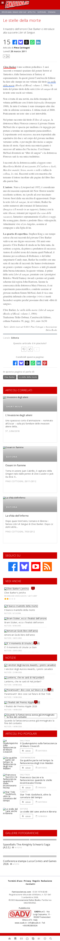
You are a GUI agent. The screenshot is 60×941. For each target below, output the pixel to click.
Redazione (46, 880)
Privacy (27, 880)
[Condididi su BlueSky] (20, 42)
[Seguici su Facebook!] (13, 566)
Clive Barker (9, 66)
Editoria (15, 337)
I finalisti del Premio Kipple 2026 (20, 706)
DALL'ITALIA (25, 740)
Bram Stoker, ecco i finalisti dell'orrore (24, 622)
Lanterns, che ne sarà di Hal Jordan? (22, 681)
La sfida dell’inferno (17, 515)
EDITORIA (11, 457)
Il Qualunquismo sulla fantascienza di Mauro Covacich (38, 745)
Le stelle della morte (28, 377)
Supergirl (41, 12)
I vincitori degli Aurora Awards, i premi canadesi (28, 669)
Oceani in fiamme (15, 465)
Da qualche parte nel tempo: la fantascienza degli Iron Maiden (36, 762)
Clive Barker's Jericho (15, 592)
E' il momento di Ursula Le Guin (20, 647)
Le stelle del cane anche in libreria (38, 811)
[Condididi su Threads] (26, 42)
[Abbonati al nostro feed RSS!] (47, 566)
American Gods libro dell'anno (19, 634)
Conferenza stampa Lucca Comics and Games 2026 (30, 862)
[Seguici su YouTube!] (36, 566)
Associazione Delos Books (28, 900)
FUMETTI (23, 792)
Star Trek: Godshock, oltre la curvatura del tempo (35, 796)
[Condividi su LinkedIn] (38, 42)
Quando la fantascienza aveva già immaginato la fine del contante (29, 722)
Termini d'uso (15, 880)
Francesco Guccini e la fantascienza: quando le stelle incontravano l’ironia (36, 780)
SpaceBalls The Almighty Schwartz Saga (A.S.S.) (26, 846)
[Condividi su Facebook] (14, 42)
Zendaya (51, 12)
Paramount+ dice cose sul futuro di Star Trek (27, 693)
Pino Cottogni (22, 47)
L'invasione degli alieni (18, 415)
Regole (36, 880)
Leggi (28, 751)
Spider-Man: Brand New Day (14, 12)
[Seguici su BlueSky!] (24, 566)
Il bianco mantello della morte (19, 610)
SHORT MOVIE (14, 406)
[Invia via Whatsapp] (32, 42)
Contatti (30, 884)
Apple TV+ (32, 12)
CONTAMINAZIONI (27, 757)
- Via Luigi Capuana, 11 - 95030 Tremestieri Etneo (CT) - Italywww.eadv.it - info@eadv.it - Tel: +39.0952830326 (33, 918)
